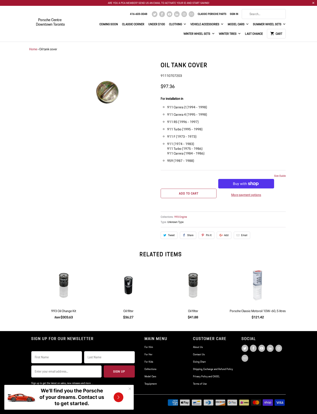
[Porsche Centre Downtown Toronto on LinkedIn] (177, 14)
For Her (148, 354)
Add (226, 235)
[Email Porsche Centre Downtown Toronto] (191, 14)
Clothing (176, 24)
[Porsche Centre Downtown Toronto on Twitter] (154, 14)
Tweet (171, 235)
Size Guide (280, 176)
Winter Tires (228, 33)
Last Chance (254, 33)
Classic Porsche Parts (212, 14)
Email (244, 235)
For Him (148, 347)
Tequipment (150, 384)
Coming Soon (108, 24)
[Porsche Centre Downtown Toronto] (50, 20)
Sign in (234, 14)
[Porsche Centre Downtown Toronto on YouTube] (169, 14)
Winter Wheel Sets (197, 33)
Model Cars (236, 24)
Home (33, 49)
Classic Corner (133, 24)
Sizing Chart (199, 362)
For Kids (148, 362)
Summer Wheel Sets (267, 24)
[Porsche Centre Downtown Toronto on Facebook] (162, 14)
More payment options (246, 195)
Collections (150, 369)
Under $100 (156, 24)
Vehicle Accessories (205, 24)
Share (190, 235)
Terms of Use (200, 384)
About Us (198, 347)
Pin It (209, 235)
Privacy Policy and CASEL (206, 376)
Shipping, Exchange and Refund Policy (213, 369)
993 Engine (180, 217)
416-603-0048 (138, 14)
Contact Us (199, 354)
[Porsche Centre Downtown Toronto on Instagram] (184, 14)
